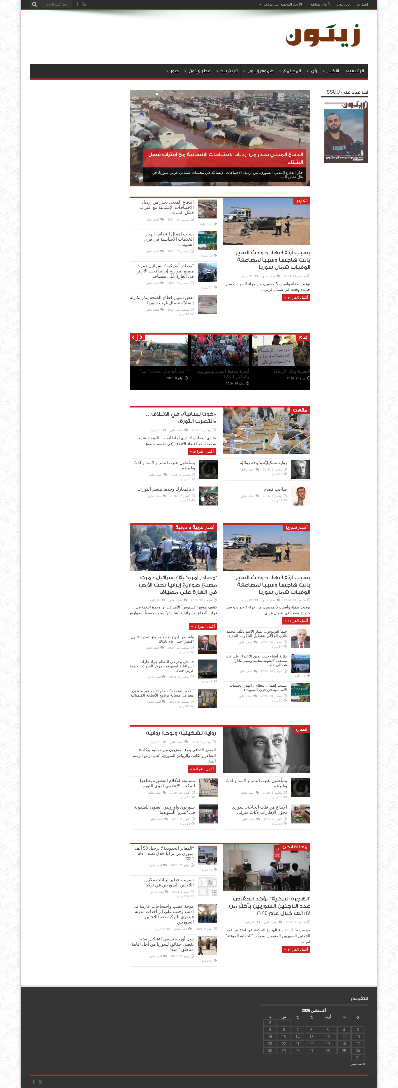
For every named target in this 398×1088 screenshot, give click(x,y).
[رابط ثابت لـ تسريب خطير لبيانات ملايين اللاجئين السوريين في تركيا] (207, 895)
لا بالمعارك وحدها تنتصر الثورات (166, 489)
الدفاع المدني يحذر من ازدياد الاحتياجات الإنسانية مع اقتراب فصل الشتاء (166, 207)
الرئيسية (355, 71)
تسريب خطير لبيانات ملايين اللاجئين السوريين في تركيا (169, 882)
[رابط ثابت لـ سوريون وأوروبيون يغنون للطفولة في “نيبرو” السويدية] (208, 822)
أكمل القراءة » (296, 297)
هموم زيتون (260, 71)
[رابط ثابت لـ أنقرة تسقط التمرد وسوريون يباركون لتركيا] (220, 364)
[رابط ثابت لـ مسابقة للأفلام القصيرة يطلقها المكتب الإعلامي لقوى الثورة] (208, 795)
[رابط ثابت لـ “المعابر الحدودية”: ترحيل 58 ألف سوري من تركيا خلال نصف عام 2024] (207, 863)
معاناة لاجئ (294, 846)
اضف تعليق (269, 276)
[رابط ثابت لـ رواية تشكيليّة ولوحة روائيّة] (300, 477)
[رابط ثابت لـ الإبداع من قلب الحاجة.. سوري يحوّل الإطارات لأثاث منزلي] (300, 822)
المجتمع (292, 71)
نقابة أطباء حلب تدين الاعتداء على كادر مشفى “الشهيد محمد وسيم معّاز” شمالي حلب (256, 660)
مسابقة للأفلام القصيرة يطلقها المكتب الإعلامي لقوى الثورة (167, 783)
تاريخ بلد (229, 71)
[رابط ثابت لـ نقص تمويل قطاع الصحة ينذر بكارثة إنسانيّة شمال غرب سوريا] (207, 312)
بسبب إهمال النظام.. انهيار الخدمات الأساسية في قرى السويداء (169, 239)
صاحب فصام (275, 489)
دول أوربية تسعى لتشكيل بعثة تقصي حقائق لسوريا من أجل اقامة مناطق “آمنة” (162, 944)
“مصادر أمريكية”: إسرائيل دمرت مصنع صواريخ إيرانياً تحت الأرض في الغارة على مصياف (165, 271)
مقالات (300, 410)
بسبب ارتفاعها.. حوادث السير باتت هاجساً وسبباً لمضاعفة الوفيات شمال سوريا (273, 260)
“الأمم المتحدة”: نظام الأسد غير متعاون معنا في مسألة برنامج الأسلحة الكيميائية (162, 693)
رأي (314, 71)
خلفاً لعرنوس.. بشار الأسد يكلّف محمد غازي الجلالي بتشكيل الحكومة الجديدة (256, 633)
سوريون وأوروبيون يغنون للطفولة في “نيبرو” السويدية (164, 809)
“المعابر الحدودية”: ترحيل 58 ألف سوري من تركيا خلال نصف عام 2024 (164, 853)
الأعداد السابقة (321, 4)
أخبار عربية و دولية (194, 527)
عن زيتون (344, 4)
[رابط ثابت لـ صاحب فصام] (300, 504)
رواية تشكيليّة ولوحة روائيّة (263, 462)
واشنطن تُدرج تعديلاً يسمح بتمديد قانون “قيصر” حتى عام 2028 (162, 639)
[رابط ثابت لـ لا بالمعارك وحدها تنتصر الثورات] (208, 504)
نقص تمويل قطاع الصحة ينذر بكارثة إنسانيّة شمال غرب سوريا (162, 300)
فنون (301, 729)
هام (303, 337)
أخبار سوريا (296, 527)
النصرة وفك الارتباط (292, 371)
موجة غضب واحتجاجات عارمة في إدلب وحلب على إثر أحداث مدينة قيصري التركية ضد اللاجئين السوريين (163, 914)
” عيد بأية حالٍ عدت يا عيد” (164, 371)
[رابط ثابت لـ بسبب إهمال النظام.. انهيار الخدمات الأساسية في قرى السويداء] (207, 249)
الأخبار (333, 71)
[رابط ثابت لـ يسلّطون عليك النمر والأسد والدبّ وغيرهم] (208, 477)
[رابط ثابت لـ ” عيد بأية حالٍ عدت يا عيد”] (159, 364)
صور (174, 71)
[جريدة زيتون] (324, 49)
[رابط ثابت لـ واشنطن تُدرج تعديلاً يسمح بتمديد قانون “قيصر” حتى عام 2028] (207, 652)
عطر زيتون (200, 71)
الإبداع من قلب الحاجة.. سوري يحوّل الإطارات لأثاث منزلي (259, 809)
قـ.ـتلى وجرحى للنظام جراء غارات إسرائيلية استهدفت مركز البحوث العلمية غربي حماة (162, 666)
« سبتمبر (358, 1063)
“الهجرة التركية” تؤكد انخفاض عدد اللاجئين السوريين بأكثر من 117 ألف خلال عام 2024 (269, 906)
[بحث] (34, 4)
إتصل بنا (362, 4)
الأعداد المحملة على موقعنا (282, 4)
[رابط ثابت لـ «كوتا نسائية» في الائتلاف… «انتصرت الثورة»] (266, 453)
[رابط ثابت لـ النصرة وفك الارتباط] (281, 364)
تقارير (301, 200)
